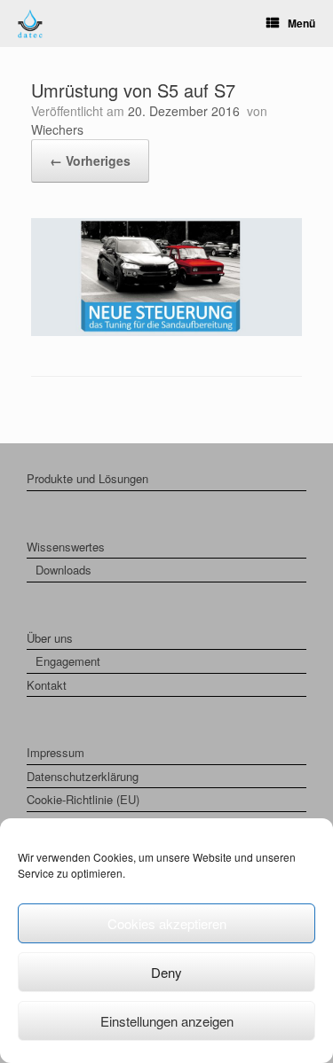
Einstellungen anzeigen (167, 1021)
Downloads (63, 569)
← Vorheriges (90, 160)
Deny (166, 972)
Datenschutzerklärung (83, 776)
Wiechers (57, 129)
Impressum (55, 752)
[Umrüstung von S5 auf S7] (166, 331)
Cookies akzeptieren (166, 923)
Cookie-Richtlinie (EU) (83, 799)
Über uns (50, 637)
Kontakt (47, 684)
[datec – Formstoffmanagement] (30, 23)
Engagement (68, 661)
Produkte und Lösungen (87, 478)
